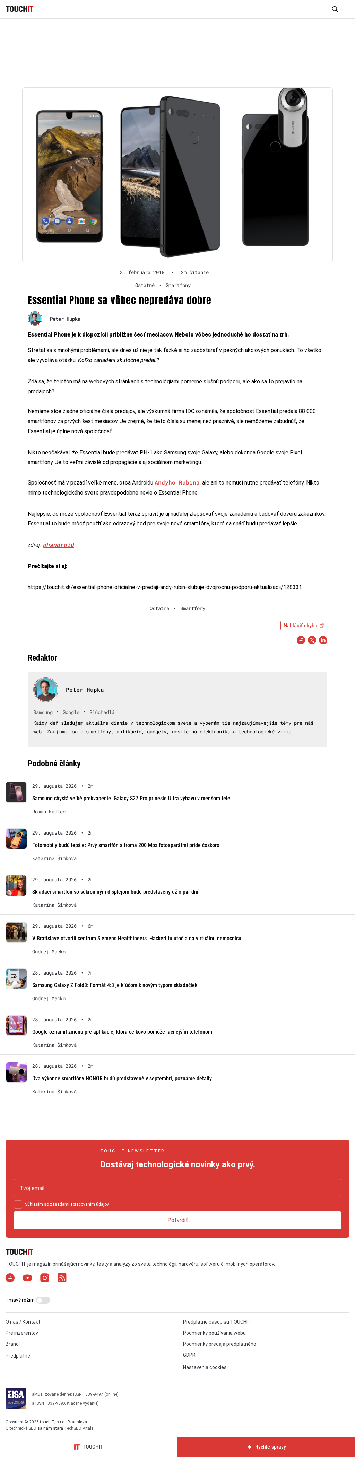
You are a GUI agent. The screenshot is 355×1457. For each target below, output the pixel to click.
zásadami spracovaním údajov (79, 1204)
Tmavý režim (21, 1300)
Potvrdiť (177, 1220)
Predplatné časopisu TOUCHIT (217, 1322)
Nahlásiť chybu (300, 625)
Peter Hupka (65, 318)
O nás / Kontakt (23, 1322)
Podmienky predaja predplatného (219, 1344)
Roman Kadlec (49, 811)
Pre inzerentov (22, 1333)
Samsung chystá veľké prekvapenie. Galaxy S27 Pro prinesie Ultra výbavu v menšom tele (131, 798)
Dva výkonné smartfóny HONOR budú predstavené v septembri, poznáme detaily (122, 1078)
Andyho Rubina (177, 482)
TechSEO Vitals (79, 1428)
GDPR (189, 1355)
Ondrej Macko (49, 951)
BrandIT (14, 1344)
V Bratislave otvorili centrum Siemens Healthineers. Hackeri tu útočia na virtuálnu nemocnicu (136, 938)
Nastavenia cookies (205, 1367)
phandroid (58, 544)
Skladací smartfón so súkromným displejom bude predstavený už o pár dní (115, 892)
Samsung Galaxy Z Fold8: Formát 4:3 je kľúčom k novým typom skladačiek (114, 985)
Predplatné (18, 1356)
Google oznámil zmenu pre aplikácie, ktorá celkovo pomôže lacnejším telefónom (122, 1032)
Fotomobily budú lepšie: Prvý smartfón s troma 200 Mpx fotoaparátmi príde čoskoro (125, 845)
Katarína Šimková (54, 858)
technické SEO (23, 1428)
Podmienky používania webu (214, 1333)
